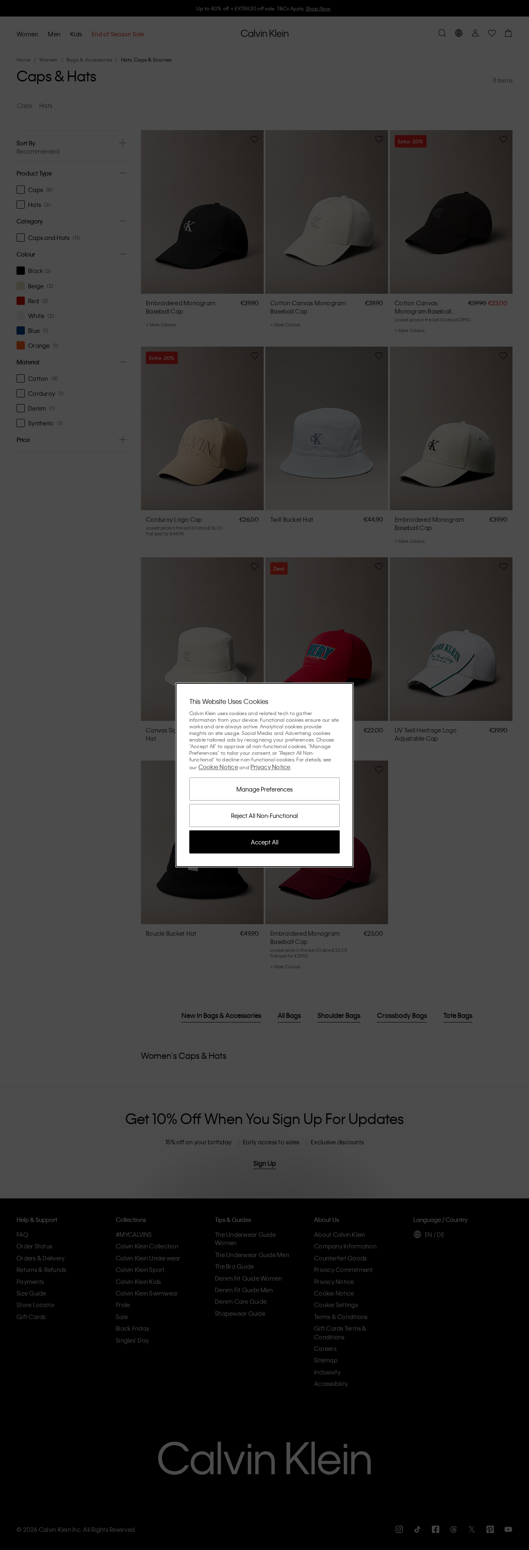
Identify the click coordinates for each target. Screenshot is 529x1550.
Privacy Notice (270, 766)
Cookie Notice (218, 766)
